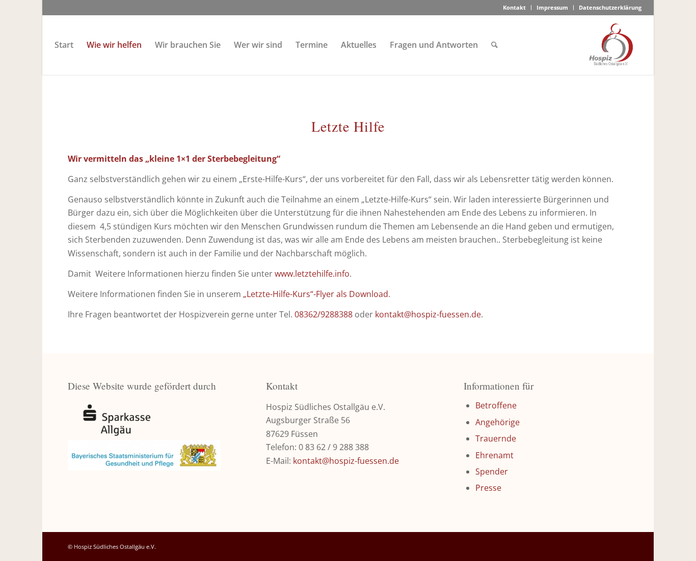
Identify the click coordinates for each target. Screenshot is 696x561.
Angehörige (497, 422)
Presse (488, 487)
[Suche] (494, 45)
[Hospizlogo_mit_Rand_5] (610, 45)
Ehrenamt (494, 455)
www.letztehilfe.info (312, 273)
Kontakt (514, 7)
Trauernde (495, 438)
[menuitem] (514, 7)
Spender (491, 471)
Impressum (552, 7)
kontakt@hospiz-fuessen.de (428, 314)
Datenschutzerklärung (610, 7)
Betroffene (496, 405)
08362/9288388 (324, 314)
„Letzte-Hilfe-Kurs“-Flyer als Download (315, 294)
